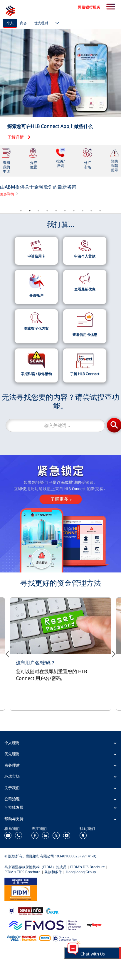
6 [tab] (65, 210)
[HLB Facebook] (34, 835)
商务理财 (12, 765)
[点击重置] (60, 651)
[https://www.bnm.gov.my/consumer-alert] (65, 938)
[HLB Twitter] (56, 835)
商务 (23, 22)
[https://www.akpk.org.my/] (52, 910)
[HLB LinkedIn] (45, 835)
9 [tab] (91, 210)
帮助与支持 (13, 818)
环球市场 (12, 776)
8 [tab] (82, 210)
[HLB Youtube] (66, 835)
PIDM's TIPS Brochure (22, 871)
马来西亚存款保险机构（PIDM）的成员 (35, 866)
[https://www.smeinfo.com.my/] (30, 910)
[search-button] (111, 7)
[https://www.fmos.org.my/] (45, 924)
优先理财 (41, 22)
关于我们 (12, 787)
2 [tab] (30, 210)
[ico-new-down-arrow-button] (55, 23)
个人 (10, 22)
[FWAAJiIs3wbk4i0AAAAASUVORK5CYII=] (18, 835)
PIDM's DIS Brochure (87, 866)
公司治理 (12, 798)
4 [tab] (47, 210)
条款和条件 (53, 871)
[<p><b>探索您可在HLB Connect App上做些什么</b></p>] (60, 87)
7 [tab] (74, 210)
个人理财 (12, 742)
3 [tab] (38, 210)
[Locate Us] (83, 835)
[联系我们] (7, 835)
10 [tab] (100, 210)
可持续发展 (13, 807)
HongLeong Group (81, 871)
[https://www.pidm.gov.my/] (20, 889)
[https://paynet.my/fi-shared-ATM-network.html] (45, 938)
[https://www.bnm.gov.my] (11, 910)
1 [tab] (21, 210)
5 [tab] (56, 210)
